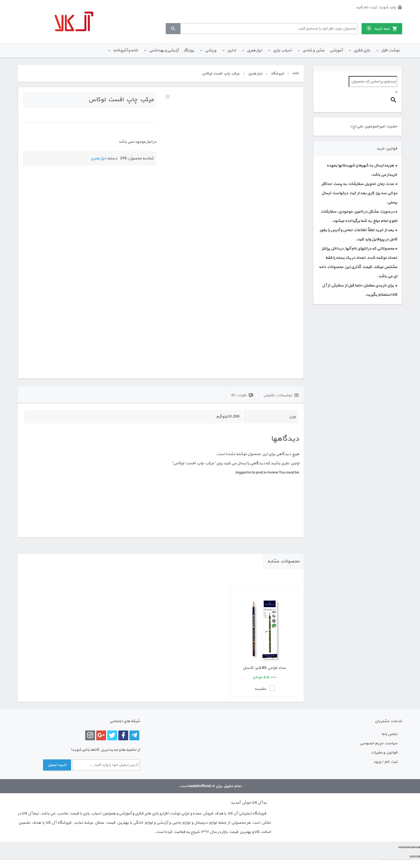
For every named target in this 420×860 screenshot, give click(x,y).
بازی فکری (362, 50)
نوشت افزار (390, 50)
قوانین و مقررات (384, 753)
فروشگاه (277, 73)
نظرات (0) (239, 395)
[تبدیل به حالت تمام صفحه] (412, 847)
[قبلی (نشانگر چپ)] (417, 856)
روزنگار (189, 50)
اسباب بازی (282, 50)
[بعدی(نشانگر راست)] (412, 856)
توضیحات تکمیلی (277, 395)
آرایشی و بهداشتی (164, 50)
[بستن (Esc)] (400, 847)
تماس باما (390, 734)
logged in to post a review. (256, 473)
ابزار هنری (254, 50)
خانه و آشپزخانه (125, 50)
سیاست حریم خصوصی (379, 743)
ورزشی (210, 50)
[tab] (281, 395)
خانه (295, 73)
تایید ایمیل (57, 765)
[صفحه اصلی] (73, 21)
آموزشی (336, 50)
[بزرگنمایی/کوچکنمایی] (417, 847)
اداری (231, 50)
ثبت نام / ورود (385, 762)
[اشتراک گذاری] (406, 847)
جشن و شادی (314, 50)
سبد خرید (379, 29)
